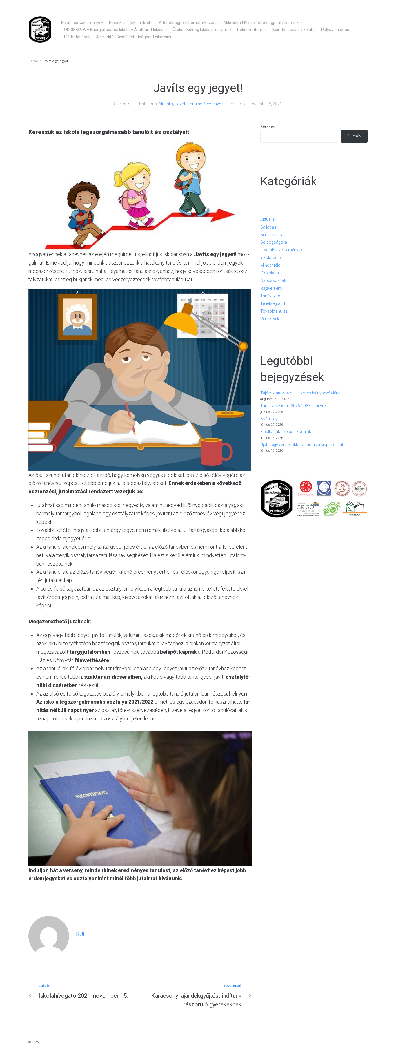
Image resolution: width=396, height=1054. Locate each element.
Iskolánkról (140, 22)
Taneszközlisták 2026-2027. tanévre (293, 405)
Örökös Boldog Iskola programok (202, 29)
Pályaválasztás (335, 29)
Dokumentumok (252, 29)
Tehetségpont (272, 303)
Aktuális (166, 104)
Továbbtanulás (188, 104)
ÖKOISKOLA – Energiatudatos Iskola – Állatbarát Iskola (114, 29)
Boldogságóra (273, 242)
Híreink (115, 22)
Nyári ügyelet (272, 418)
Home (33, 61)
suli (131, 104)
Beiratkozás (271, 234)
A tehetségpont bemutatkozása (188, 22)
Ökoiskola (269, 273)
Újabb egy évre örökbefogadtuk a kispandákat (301, 444)
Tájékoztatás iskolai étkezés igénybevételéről (300, 393)
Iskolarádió (270, 257)
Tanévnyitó (270, 296)
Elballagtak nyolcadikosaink (285, 431)
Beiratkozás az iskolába (294, 29)
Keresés (267, 126)
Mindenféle (270, 265)
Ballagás (268, 227)
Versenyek (213, 104)
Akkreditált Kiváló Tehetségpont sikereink (261, 22)
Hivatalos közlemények (82, 22)
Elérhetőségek (77, 37)
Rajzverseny (271, 288)
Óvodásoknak (273, 280)
